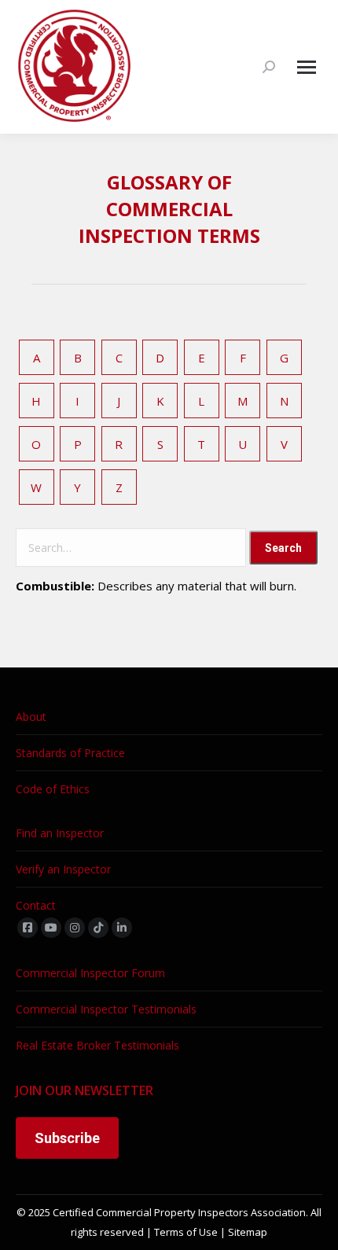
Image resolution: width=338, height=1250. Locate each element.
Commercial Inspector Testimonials (106, 1009)
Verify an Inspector (63, 869)
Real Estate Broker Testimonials (97, 1045)
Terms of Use (186, 1232)
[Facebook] (27, 927)
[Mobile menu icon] (306, 67)
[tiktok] (98, 927)
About (31, 716)
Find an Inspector (60, 832)
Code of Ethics (53, 788)
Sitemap (247, 1232)
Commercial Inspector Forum (90, 972)
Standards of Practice (70, 752)
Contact (36, 905)
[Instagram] (74, 927)
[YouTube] (51, 927)
